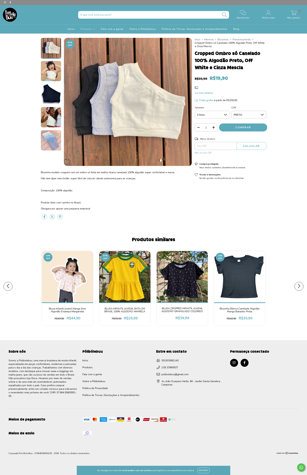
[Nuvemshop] (287, 453)
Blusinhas (223, 39)
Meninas (209, 39)
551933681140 (170, 360)
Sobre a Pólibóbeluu (143, 29)
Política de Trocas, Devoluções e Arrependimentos (194, 29)
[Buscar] (224, 15)
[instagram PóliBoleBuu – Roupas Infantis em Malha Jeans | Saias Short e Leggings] (5, 2)
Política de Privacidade (95, 388)
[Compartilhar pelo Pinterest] (60, 218)
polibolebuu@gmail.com (174, 374)
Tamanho (199, 107)
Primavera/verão (242, 39)
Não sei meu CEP (203, 152)
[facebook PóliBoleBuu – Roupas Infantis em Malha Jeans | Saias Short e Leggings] (10, 2)
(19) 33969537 (169, 367)
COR (233, 107)
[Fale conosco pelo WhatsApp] (301, 467)
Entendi (203, 470)
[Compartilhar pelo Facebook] (45, 218)
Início (71, 29)
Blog (236, 29)
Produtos (86, 29)
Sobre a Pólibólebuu (93, 381)
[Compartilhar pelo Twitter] (53, 218)
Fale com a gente (112, 29)
